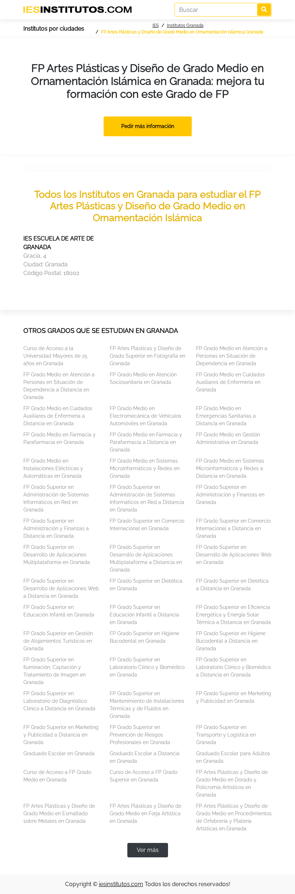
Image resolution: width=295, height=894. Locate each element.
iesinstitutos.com (121, 884)
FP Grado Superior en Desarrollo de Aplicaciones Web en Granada (234, 554)
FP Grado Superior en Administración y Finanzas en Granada (230, 494)
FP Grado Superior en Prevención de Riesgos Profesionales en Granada (140, 734)
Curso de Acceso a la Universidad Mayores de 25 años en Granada (55, 355)
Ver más (148, 850)
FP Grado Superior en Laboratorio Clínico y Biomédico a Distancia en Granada (233, 667)
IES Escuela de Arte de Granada (58, 243)
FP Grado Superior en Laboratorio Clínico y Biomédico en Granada (147, 667)
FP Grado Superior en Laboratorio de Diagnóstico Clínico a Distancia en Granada (59, 701)
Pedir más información (147, 126)
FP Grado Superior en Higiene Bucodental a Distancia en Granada (231, 641)
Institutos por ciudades (53, 28)
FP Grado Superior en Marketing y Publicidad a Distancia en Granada (61, 734)
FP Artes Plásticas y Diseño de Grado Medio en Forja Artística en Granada (145, 813)
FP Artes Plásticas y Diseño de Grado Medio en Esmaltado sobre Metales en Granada (59, 813)
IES (156, 25)
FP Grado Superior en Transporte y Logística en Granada (226, 734)
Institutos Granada (185, 25)
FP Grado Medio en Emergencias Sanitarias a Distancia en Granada (226, 415)
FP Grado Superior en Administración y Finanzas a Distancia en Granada (56, 528)
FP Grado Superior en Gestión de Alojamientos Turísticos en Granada (58, 641)
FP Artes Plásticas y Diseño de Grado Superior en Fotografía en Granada (147, 355)
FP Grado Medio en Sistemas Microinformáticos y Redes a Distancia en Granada (230, 468)
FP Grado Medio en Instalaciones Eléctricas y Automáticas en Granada (53, 468)
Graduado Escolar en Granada (59, 753)
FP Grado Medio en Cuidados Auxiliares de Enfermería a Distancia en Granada (57, 415)
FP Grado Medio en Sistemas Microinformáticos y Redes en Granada (145, 468)
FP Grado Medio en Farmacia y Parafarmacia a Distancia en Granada (146, 442)
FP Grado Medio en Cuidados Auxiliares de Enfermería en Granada (230, 382)
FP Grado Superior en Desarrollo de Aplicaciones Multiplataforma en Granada (56, 554)
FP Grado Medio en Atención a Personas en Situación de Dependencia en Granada (231, 355)
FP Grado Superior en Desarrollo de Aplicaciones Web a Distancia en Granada (61, 588)
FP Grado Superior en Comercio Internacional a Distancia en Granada (233, 528)
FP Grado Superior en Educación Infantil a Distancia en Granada (144, 614)
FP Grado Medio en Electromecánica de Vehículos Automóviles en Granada (145, 415)
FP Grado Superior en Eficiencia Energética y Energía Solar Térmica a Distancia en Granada (233, 614)
